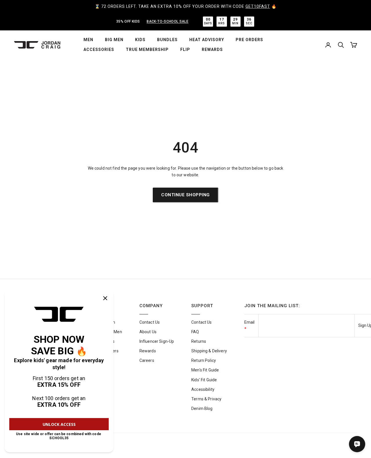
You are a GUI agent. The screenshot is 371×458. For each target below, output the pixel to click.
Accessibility (202, 389)
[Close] (105, 298)
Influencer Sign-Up (156, 341)
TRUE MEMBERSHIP (147, 49)
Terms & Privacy (206, 399)
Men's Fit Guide (205, 370)
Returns (198, 341)
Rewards (147, 351)
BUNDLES (167, 39)
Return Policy (203, 360)
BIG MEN (114, 39)
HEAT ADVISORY (206, 39)
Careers (146, 360)
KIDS (140, 39)
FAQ (195, 331)
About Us (148, 331)
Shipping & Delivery (209, 351)
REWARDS (212, 49)
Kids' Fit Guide (204, 380)
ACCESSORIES (98, 49)
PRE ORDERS (249, 39)
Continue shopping (185, 194)
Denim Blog (201, 408)
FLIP (185, 49)
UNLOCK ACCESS (59, 424)
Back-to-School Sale (167, 21)
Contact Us (149, 322)
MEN (88, 39)
